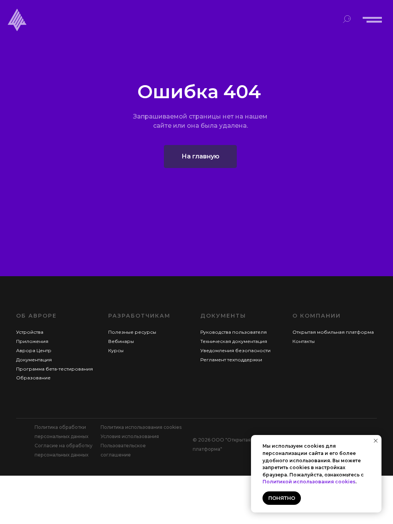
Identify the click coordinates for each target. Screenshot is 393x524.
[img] (17, 20)
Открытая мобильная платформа (333, 332)
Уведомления (217, 350)
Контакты (303, 341)
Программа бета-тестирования (54, 369)
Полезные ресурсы (132, 332)
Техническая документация (233, 341)
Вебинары (121, 341)
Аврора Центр (33, 350)
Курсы (116, 350)
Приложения (32, 341)
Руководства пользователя (233, 332)
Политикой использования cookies (309, 481)
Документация (34, 360)
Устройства (29, 332)
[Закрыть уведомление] (376, 441)
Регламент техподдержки (231, 360)
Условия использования (130, 436)
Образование (33, 378)
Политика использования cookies (141, 427)
